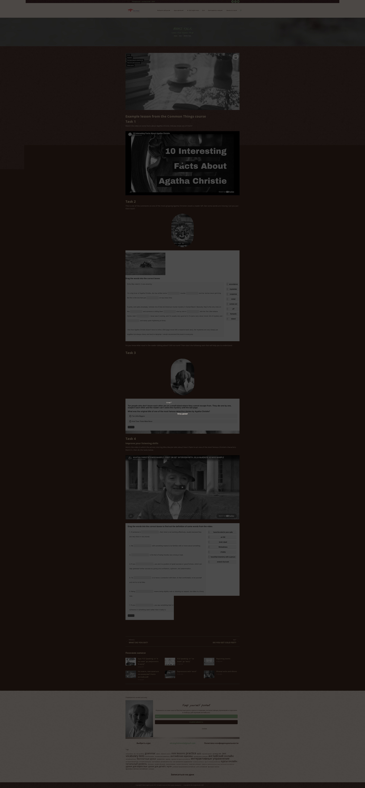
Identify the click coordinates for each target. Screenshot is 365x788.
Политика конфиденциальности (178, 397)
